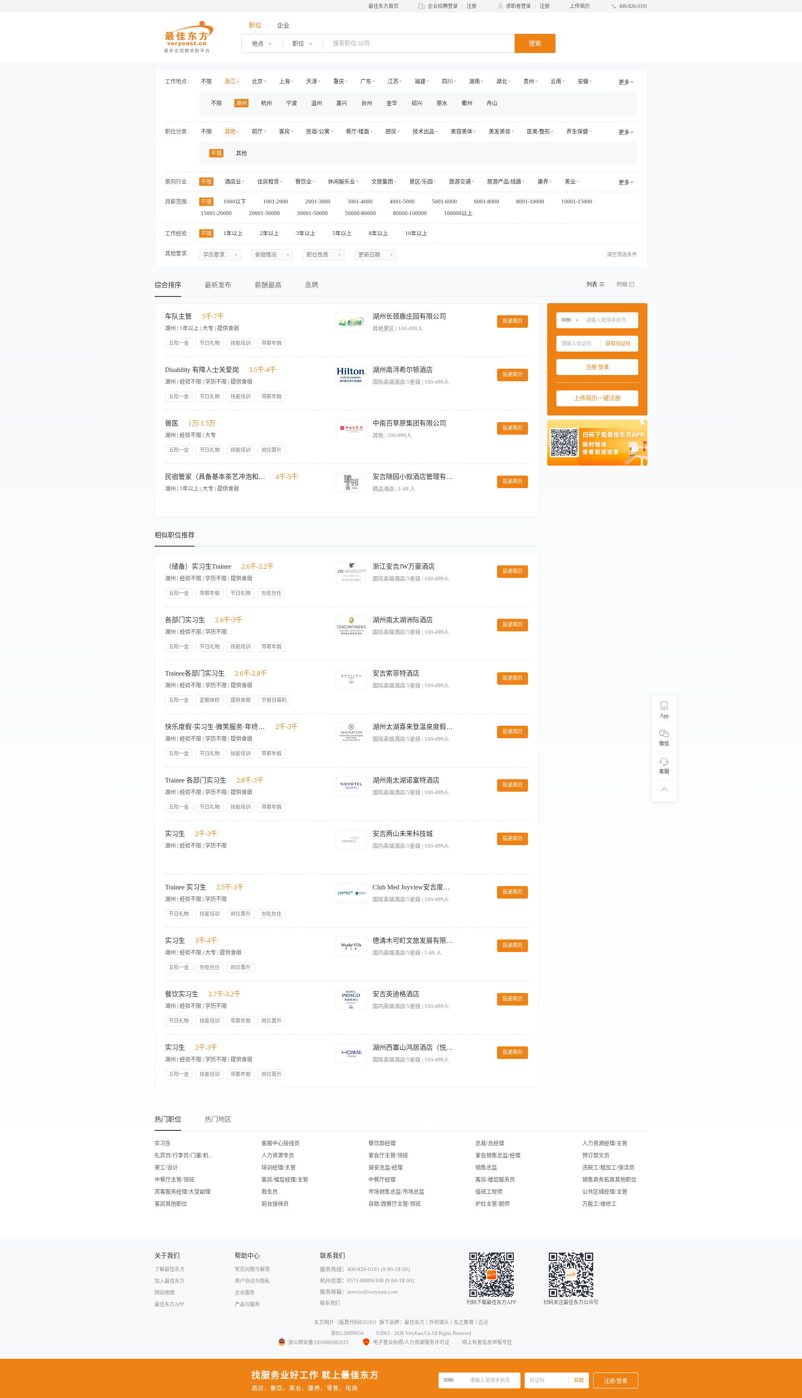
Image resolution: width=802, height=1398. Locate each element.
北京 (257, 81)
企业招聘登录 (443, 6)
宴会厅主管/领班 (388, 1155)
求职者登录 (518, 6)
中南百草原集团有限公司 (409, 423)
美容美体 (461, 131)
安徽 (583, 81)
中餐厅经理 (382, 1179)
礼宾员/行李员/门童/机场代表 (187, 1155)
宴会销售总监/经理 (497, 1155)
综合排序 (168, 285)
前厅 (257, 131)
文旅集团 (382, 181)
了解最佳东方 (170, 1269)
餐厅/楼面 (357, 131)
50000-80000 (361, 213)
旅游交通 (460, 181)
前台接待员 (275, 1203)
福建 (420, 81)
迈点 (483, 1322)
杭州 (266, 103)
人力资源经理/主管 (604, 1143)
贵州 (528, 81)
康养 (543, 181)
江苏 (393, 81)
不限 (206, 81)
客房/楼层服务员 (495, 1179)
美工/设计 (166, 1167)
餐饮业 (303, 181)
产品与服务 (247, 1304)
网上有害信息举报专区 (487, 1342)
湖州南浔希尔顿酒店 (403, 369)
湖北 (501, 81)
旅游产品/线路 (504, 181)
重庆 (338, 81)
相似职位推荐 (175, 535)
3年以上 (306, 233)
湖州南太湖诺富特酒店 (406, 780)
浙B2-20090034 (347, 1333)
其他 (230, 131)
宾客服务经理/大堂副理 (183, 1191)
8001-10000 (531, 201)
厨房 (391, 131)
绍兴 (416, 103)
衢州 (467, 103)
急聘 (311, 285)
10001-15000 (577, 201)
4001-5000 (403, 201)
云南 (556, 81)
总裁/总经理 (489, 1143)
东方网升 (324, 1322)
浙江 (230, 81)
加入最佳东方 (170, 1281)
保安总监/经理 (385, 1167)
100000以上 (459, 213)
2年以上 (270, 233)
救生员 (269, 1191)
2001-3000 (318, 201)
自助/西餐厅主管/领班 (394, 1203)
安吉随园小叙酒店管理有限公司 (414, 476)
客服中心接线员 (280, 1143)
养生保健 (577, 131)
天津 (311, 81)
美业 (570, 181)
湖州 (241, 103)
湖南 (474, 81)
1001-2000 (276, 201)
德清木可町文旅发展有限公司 (414, 940)
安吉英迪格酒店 (396, 994)
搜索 (535, 43)
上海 (284, 81)
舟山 (492, 103)
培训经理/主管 (278, 1167)
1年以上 (233, 233)
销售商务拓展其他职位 (609, 1179)
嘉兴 (341, 103)
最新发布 (218, 285)
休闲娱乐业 (341, 181)
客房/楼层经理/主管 (284, 1179)
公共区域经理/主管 (604, 1191)
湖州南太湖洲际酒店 (403, 619)
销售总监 (486, 1167)
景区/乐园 (421, 181)
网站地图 (165, 1293)
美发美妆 (499, 131)
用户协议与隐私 (252, 1281)
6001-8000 (487, 201)
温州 (316, 103)
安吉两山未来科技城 (403, 833)
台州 (366, 103)
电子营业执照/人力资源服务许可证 (411, 1342)
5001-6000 (445, 201)
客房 (284, 131)
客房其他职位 (171, 1203)
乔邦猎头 (439, 1322)
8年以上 (379, 233)
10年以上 (417, 233)
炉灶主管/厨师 (492, 1203)
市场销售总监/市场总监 (396, 1191)
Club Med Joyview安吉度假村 (414, 887)
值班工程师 (489, 1191)
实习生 (163, 1143)
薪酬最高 (268, 285)
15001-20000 (217, 213)
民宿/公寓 (318, 131)
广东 (365, 81)
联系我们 (330, 1303)
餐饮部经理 (382, 1143)
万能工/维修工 (599, 1203)
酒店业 (233, 181)
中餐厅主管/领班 (174, 1179)
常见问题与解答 (252, 1269)
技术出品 (423, 131)
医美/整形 (538, 131)
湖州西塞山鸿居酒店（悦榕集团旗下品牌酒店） (414, 1047)
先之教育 (464, 1322)
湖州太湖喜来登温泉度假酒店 (414, 726)
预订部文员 (595, 1155)
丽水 (442, 103)
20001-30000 (265, 213)
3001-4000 (361, 201)
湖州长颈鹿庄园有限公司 (409, 316)
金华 (391, 103)
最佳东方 (414, 1322)
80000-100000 (410, 213)
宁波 (291, 103)
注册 (472, 6)
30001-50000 (313, 213)
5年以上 (342, 233)
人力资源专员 (277, 1155)
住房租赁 (268, 181)
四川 (447, 81)
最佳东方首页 (383, 6)
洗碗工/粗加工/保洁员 (608, 1167)
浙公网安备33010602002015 (318, 1342)
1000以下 (235, 201)
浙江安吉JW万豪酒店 (404, 566)
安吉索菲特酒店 (396, 673)
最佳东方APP (169, 1304)
